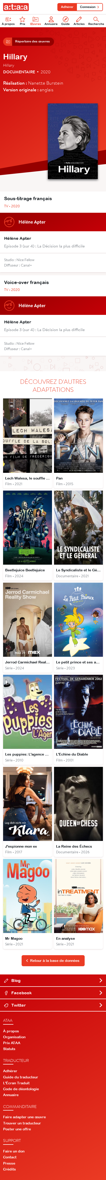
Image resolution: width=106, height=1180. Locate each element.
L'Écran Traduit (16, 1083)
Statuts (9, 1049)
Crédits (9, 1169)
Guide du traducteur (20, 1077)
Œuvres (35, 23)
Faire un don (13, 1151)
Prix (22, 23)
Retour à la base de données (55, 961)
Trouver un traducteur (22, 1123)
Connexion (87, 7)
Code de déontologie (21, 1089)
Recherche (96, 23)
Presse (9, 1163)
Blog (15, 980)
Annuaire (51, 23)
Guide (65, 23)
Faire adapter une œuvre (24, 1117)
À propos (8, 23)
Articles (79, 23)
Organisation (14, 1037)
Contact (9, 1157)
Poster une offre (17, 1129)
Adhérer (67, 7)
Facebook (21, 992)
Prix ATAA (11, 1043)
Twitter (18, 1005)
